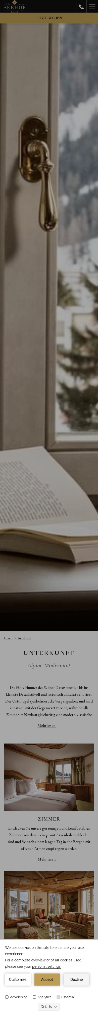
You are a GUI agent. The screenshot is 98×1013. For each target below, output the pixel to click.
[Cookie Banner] (49, 976)
